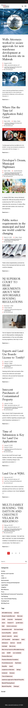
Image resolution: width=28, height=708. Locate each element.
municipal (4, 646)
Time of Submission (7, 676)
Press (5, 68)
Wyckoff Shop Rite (6, 686)
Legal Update (7, 124)
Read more (5, 99)
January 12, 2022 (8, 361)
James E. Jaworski (7, 636)
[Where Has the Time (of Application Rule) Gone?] (14, 135)
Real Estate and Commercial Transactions (10, 174)
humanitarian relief (7, 629)
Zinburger (16, 686)
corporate (10, 619)
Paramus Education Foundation (10, 659)
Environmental (8, 407)
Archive (3, 571)
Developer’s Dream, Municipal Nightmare (14, 164)
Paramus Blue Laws (7, 656)
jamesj (16, 636)
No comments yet (8, 69)
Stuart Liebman (8, 307)
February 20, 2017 (8, 477)
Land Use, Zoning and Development (13, 67)
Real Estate (18, 663)
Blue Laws (19, 616)
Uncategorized (5, 601)
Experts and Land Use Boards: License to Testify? (13, 354)
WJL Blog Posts (11, 68)
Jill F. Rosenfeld (6, 639)
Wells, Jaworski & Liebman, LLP (12, 65)
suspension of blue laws (8, 669)
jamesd (15, 632)
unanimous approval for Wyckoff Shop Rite (13, 679)
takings (19, 669)
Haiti (3, 626)
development (18, 619)
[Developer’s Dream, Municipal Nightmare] (14, 187)
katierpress (5, 642)
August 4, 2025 (8, 63)
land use (12, 642)
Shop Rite (4, 666)
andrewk (16, 612)
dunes (3, 622)
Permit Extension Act (7, 663)
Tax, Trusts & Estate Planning (8, 598)
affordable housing (7, 612)
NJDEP (9, 653)
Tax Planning (4, 596)
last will (19, 642)
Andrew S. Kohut (8, 447)
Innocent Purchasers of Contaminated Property (10, 394)
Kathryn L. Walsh (8, 363)
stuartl (11, 666)
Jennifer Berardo (18, 170)
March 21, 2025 (8, 237)
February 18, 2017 (8, 525)
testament (4, 673)
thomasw (12, 673)
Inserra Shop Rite (6, 632)
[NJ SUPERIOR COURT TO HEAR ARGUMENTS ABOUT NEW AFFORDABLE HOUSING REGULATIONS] (14, 322)
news (3, 653)
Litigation (3, 587)
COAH (3, 619)
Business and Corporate (7, 573)
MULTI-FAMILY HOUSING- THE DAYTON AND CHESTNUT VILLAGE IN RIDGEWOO (12, 513)
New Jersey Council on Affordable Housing (13, 649)
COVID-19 (3, 578)
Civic (2, 575)
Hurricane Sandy (18, 629)
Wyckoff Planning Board (8, 683)
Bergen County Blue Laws (8, 616)
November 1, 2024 (8, 305)
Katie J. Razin (17, 121)
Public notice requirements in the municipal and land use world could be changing (13, 227)
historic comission (12, 626)
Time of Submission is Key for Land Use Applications (13, 436)
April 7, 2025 (7, 170)
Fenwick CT (11, 622)
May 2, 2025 (7, 121)
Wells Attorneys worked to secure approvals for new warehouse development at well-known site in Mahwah (13, 49)
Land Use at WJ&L (13, 473)
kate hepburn (15, 639)
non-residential (17, 653)
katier (23, 639)
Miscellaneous (7, 530)
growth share (19, 622)
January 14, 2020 (8, 403)
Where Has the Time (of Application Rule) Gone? (12, 112)
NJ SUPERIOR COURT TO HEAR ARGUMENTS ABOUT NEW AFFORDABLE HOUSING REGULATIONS (12, 290)
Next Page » (19, 553)
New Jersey (12, 646)
